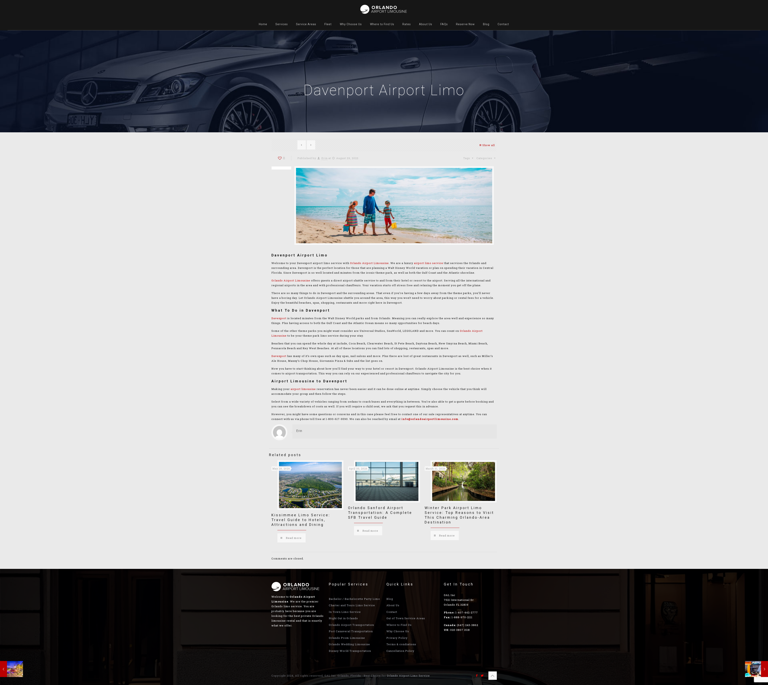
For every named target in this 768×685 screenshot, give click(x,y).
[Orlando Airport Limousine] (384, 9)
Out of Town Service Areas (405, 618)
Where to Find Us (399, 625)
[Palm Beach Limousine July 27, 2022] (11, 669)
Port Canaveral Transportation (351, 631)
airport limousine (303, 389)
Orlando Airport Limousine (369, 263)
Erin (324, 158)
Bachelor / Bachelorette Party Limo (354, 599)
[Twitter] (482, 675)
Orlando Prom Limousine (347, 638)
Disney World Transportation (350, 651)
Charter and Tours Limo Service (352, 605)
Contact (391, 612)
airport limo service (428, 263)
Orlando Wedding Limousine (349, 644)
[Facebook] (477, 675)
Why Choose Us (397, 631)
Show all (488, 145)
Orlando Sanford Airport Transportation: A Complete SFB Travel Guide (380, 512)
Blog (389, 599)
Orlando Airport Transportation (351, 625)
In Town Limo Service (345, 612)
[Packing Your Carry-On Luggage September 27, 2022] (756, 669)
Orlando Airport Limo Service (408, 675)
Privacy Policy (397, 638)
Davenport (278, 318)
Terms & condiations (401, 644)
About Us (392, 605)
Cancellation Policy (400, 651)
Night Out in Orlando (343, 618)
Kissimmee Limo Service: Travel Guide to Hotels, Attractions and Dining (300, 520)
